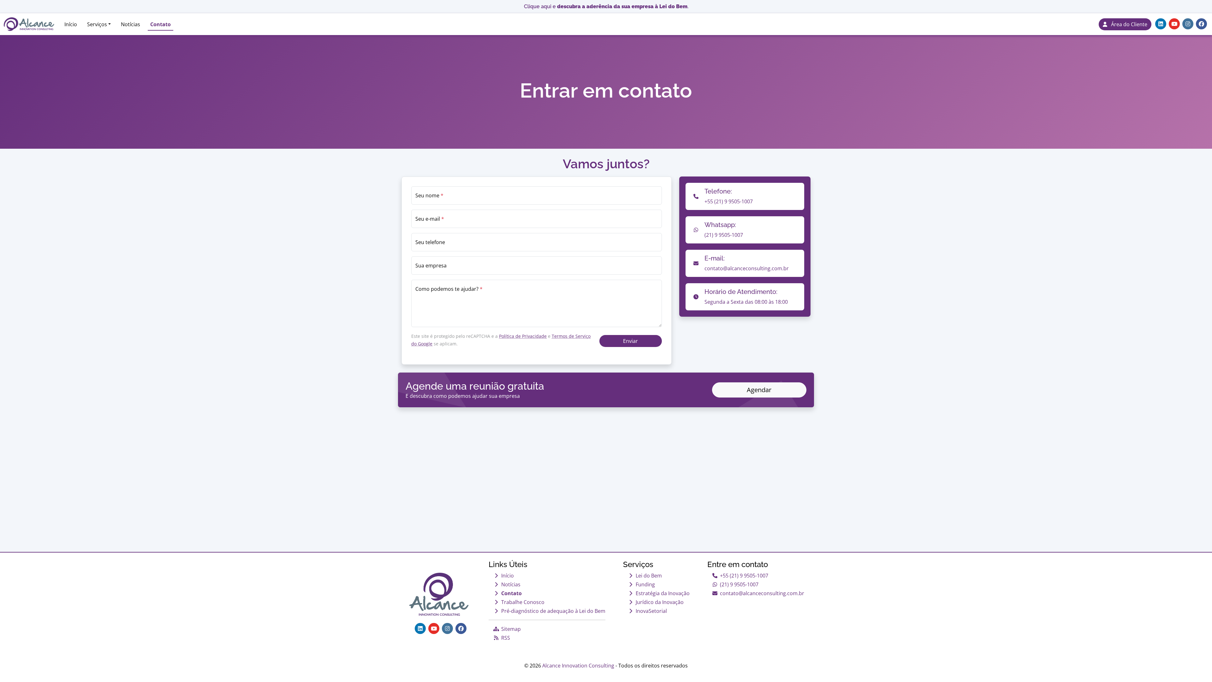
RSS (505, 637)
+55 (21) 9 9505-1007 (744, 575)
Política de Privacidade (523, 336)
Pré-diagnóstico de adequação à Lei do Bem (553, 610)
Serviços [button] (97, 24)
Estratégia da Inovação (663, 593)
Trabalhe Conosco (522, 602)
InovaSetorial (651, 610)
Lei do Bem (649, 575)
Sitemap (511, 628)
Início (70, 24)
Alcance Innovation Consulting (578, 665)
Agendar (759, 390)
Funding (645, 584)
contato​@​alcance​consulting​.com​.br (762, 593)
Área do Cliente (1127, 24)
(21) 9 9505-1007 (739, 584)
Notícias (130, 24)
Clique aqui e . (606, 6)
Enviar (630, 341)
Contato (160, 24)
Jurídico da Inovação (660, 602)
